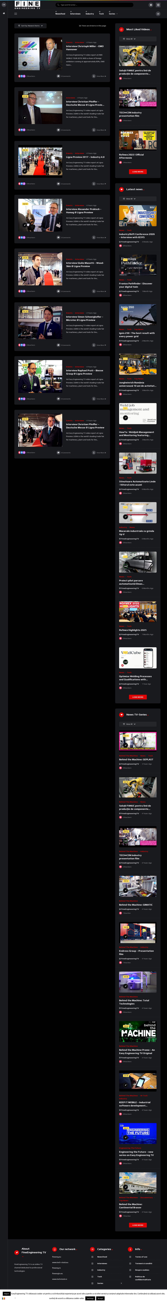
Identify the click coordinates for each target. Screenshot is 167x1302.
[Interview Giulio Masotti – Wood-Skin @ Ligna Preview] (40, 268)
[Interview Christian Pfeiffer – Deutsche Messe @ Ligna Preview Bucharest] (40, 107)
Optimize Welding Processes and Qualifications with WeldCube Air (135, 679)
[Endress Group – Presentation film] (138, 932)
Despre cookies (142, 1270)
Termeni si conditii (143, 1263)
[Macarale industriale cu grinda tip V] (138, 512)
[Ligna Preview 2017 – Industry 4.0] (40, 161)
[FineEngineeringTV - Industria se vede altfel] (27, 4)
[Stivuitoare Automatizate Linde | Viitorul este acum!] (138, 463)
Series (100, 1283)
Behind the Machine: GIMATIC (136, 904)
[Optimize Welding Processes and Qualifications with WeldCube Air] (138, 657)
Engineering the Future (130, 1148)
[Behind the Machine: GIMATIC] (138, 886)
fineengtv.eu (57, 1273)
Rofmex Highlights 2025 (133, 630)
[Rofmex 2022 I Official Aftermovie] (138, 140)
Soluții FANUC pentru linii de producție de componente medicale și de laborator (135, 73)
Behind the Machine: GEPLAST (136, 759)
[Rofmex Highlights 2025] (138, 611)
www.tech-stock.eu (60, 1262)
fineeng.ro (56, 1268)
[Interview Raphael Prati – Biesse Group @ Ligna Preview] (40, 376)
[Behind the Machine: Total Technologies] (138, 982)
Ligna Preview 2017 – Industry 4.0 (85, 157)
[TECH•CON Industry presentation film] (138, 97)
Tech (129, 230)
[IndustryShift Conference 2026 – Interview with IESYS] (138, 215)
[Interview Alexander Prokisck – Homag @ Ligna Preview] (40, 215)
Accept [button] (100, 1298)
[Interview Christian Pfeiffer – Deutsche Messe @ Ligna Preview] (40, 430)
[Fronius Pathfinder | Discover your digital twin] (138, 265)
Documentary (146, 1197)
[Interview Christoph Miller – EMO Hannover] (40, 53)
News (121, 230)
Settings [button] (90, 1298)
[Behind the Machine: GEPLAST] (138, 741)
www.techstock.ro (59, 1279)
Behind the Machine (128, 756)
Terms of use (141, 1257)
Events (69, 42)
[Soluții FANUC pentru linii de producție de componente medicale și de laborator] (138, 55)
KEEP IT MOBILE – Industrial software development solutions (134, 1105)
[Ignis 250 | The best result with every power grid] (138, 314)
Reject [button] (6, 1294)
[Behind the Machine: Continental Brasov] (138, 1182)
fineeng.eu (56, 1257)
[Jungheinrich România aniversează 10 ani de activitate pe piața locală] (138, 364)
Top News (138, 329)
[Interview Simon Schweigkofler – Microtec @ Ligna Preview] (40, 322)
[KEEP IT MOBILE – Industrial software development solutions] (138, 1081)
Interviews (102, 1263)
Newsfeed (102, 1257)
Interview (79, 42)
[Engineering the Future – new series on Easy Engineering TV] (138, 1133)
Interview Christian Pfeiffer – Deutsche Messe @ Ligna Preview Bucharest (85, 104)
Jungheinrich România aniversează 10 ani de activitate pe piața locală (137, 385)
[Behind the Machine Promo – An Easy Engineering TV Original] (138, 1031)
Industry (123, 527)
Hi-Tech (144, 1096)
